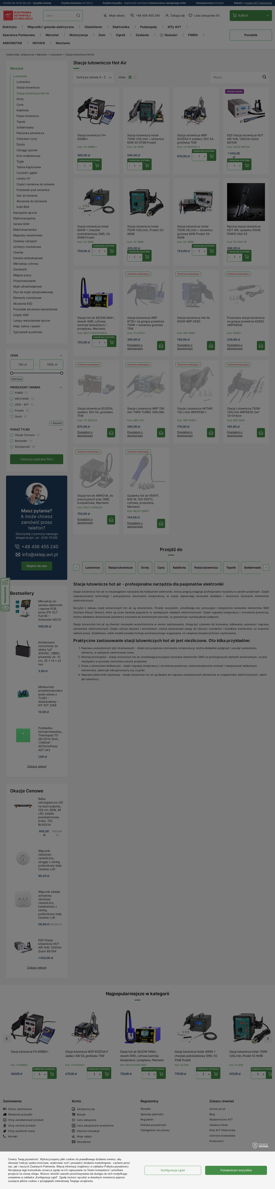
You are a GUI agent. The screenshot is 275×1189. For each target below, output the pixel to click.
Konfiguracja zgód (173, 1170)
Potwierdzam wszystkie (236, 1170)
